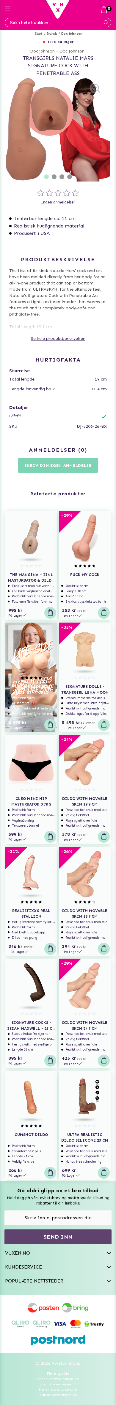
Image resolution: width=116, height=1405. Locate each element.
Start (39, 34)
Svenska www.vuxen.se (58, 1379)
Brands (52, 34)
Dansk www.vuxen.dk (58, 1395)
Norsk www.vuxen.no (58, 1390)
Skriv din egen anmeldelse (58, 465)
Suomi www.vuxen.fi (58, 1384)
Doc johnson (71, 34)
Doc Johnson (71, 51)
